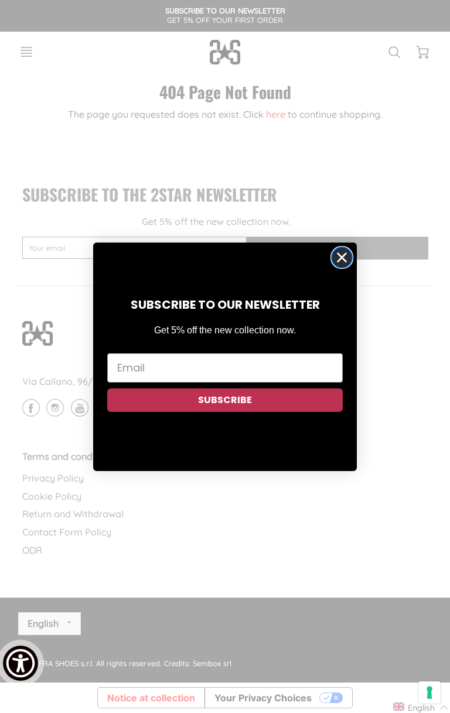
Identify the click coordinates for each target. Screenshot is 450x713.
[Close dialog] (342, 257)
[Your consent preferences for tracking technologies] (429, 692)
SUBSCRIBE (225, 400)
